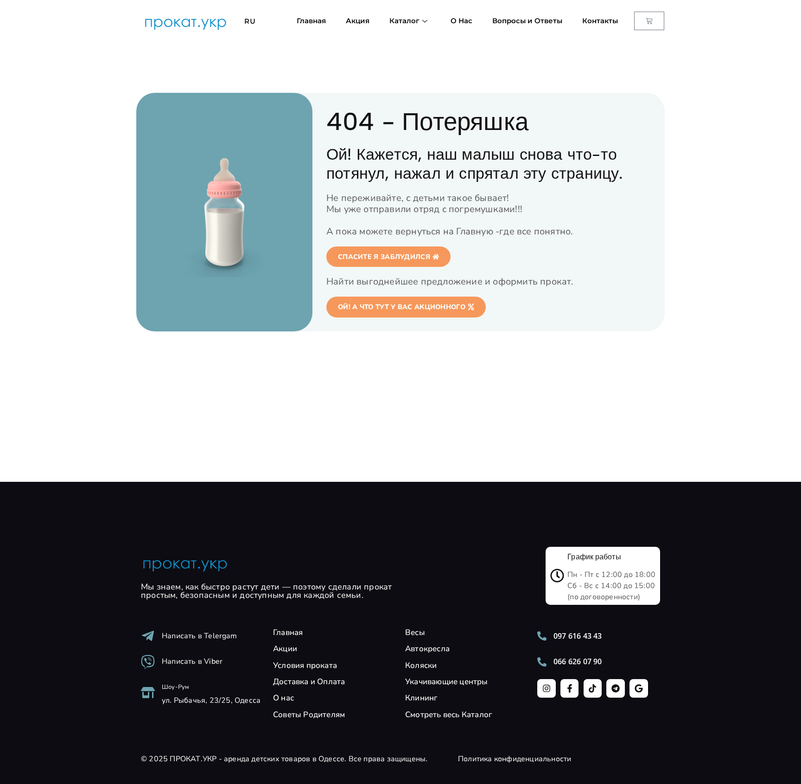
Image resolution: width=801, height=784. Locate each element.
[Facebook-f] (569, 688)
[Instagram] (546, 688)
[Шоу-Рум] (148, 693)
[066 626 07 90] (542, 662)
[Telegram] (615, 688)
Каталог (404, 20)
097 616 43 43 (577, 636)
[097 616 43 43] (542, 636)
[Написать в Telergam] (148, 636)
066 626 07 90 (577, 661)
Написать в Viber (192, 661)
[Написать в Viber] (148, 662)
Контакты (600, 20)
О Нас (461, 20)
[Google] (638, 688)
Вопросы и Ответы (527, 20)
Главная (311, 20)
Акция (357, 20)
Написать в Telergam (199, 636)
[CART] (649, 21)
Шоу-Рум (175, 687)
